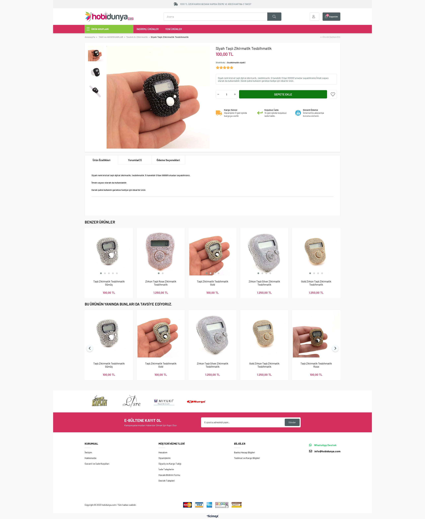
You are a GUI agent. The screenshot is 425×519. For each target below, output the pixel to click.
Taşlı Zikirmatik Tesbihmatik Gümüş (109, 283)
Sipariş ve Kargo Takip (170, 463)
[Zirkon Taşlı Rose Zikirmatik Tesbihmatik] (160, 252)
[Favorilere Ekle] (333, 94)
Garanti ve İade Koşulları (97, 463)
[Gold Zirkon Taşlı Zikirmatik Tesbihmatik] (316, 252)
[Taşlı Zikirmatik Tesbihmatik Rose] (316, 334)
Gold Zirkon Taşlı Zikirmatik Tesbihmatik (316, 283)
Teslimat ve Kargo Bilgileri (247, 458)
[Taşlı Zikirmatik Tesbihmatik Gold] (212, 252)
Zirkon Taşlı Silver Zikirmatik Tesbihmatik (264, 283)
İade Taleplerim (166, 469)
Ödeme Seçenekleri (168, 160)
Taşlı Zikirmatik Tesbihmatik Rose (316, 365)
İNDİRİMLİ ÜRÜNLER (148, 29)
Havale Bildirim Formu (169, 475)
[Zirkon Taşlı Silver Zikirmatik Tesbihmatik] (264, 252)
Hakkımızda (90, 458)
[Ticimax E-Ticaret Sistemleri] (212, 516)
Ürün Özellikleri (101, 160)
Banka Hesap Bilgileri (244, 452)
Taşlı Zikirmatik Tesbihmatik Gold (212, 283)
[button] (101, 273)
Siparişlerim (164, 458)
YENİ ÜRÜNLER (173, 29)
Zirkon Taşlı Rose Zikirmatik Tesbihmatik (160, 283)
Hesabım (163, 452)
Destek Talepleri (167, 480)
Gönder (292, 422)
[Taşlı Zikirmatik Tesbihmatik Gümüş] (109, 252)
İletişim (88, 452)
